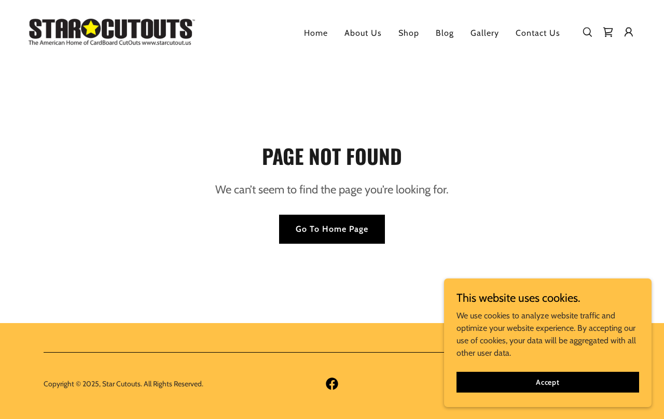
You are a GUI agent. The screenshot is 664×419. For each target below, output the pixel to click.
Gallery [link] (485, 33)
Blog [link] (445, 33)
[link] (111, 31)
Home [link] (316, 33)
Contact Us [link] (538, 33)
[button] (628, 32)
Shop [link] (408, 33)
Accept (548, 381)
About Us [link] (363, 33)
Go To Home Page (332, 229)
